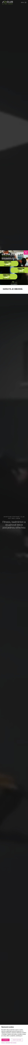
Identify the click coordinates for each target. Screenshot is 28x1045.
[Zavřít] (26, 252)
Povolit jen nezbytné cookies (8, 1042)
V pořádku (5, 1039)
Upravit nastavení (16, 1039)
